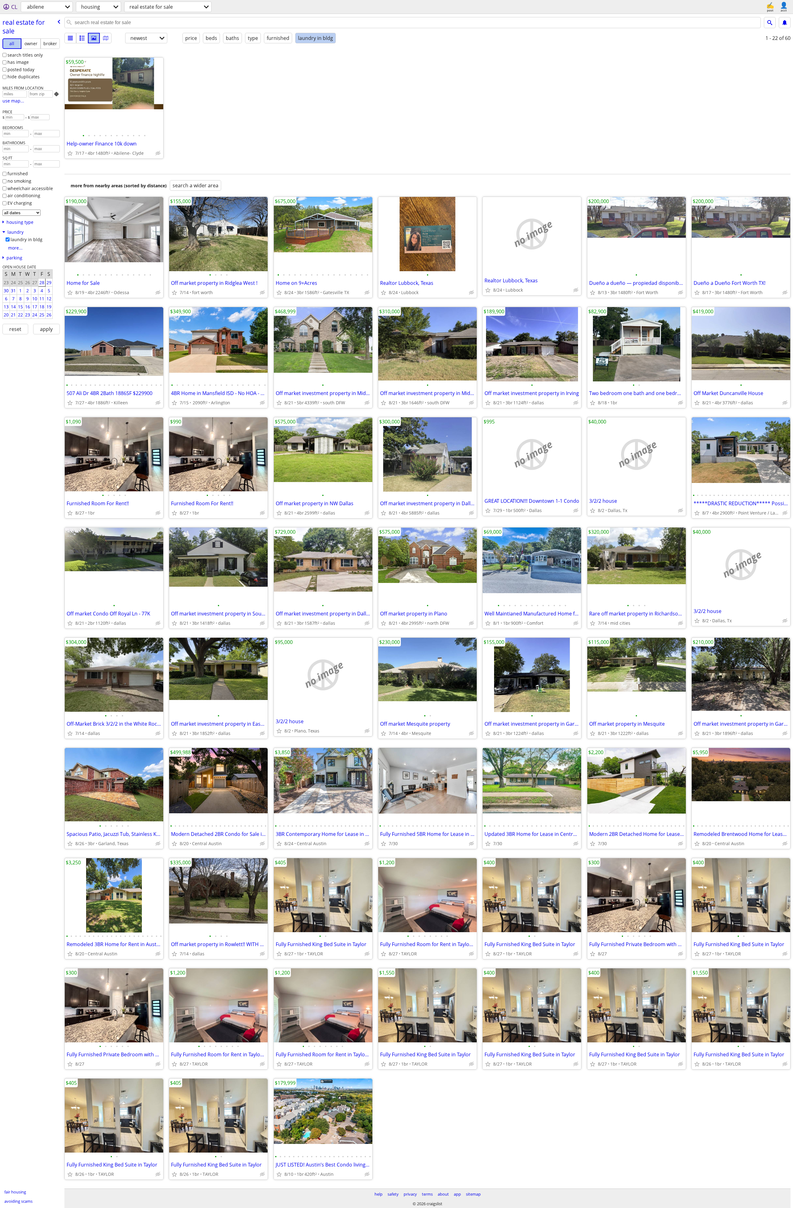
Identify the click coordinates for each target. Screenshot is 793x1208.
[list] (70, 38)
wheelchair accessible (30, 188)
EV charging (19, 203)
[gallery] (94, 38)
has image (18, 62)
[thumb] (82, 38)
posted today (20, 69)
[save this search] (785, 22)
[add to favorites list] (70, 153)
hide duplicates (23, 77)
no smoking (19, 181)
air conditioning (23, 195)
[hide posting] (158, 153)
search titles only (25, 55)
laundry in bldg (26, 239)
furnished (17, 173)
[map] (106, 38)
